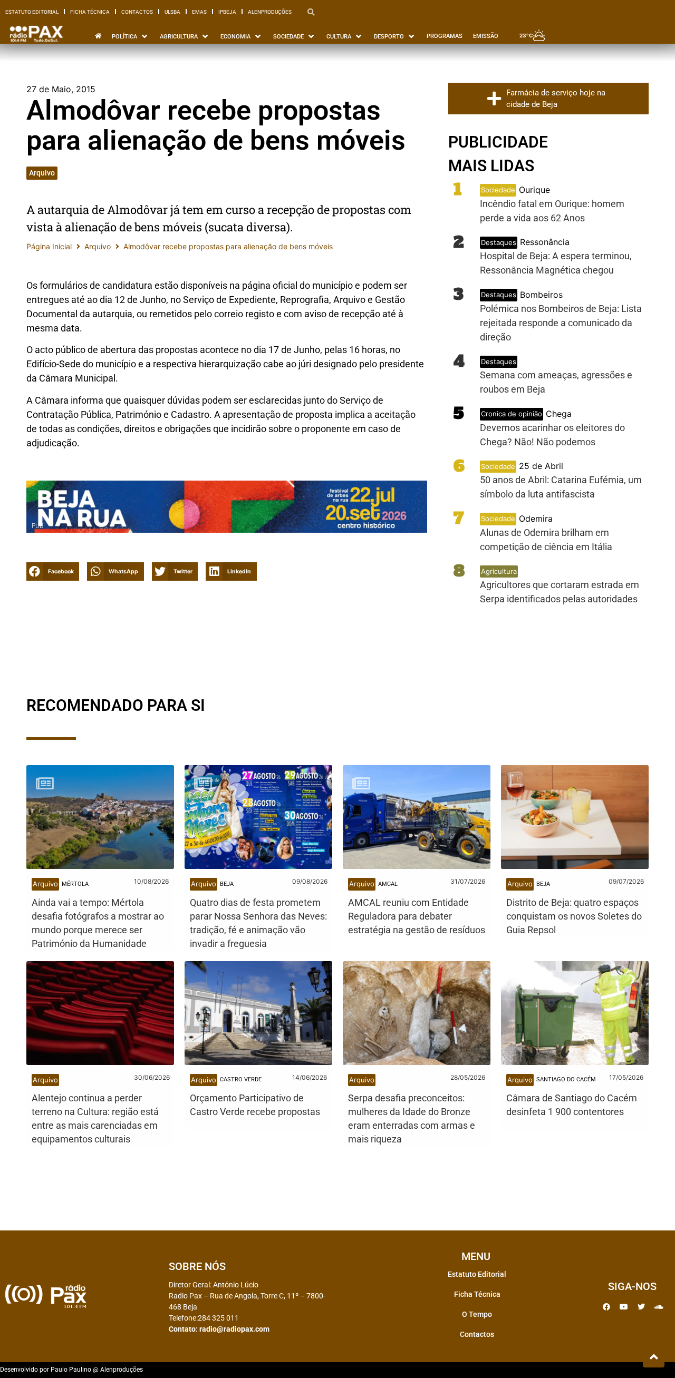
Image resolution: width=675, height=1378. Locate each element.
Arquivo (42, 173)
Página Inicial (49, 246)
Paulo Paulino (71, 1369)
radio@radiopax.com (234, 1329)
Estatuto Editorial (32, 12)
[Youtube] (623, 1306)
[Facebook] (606, 1306)
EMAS (199, 12)
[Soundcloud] (658, 1306)
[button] (52, 571)
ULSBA (172, 12)
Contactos (137, 12)
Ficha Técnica (90, 12)
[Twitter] (641, 1306)
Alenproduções (270, 12)
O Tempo (477, 1314)
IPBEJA (227, 12)
